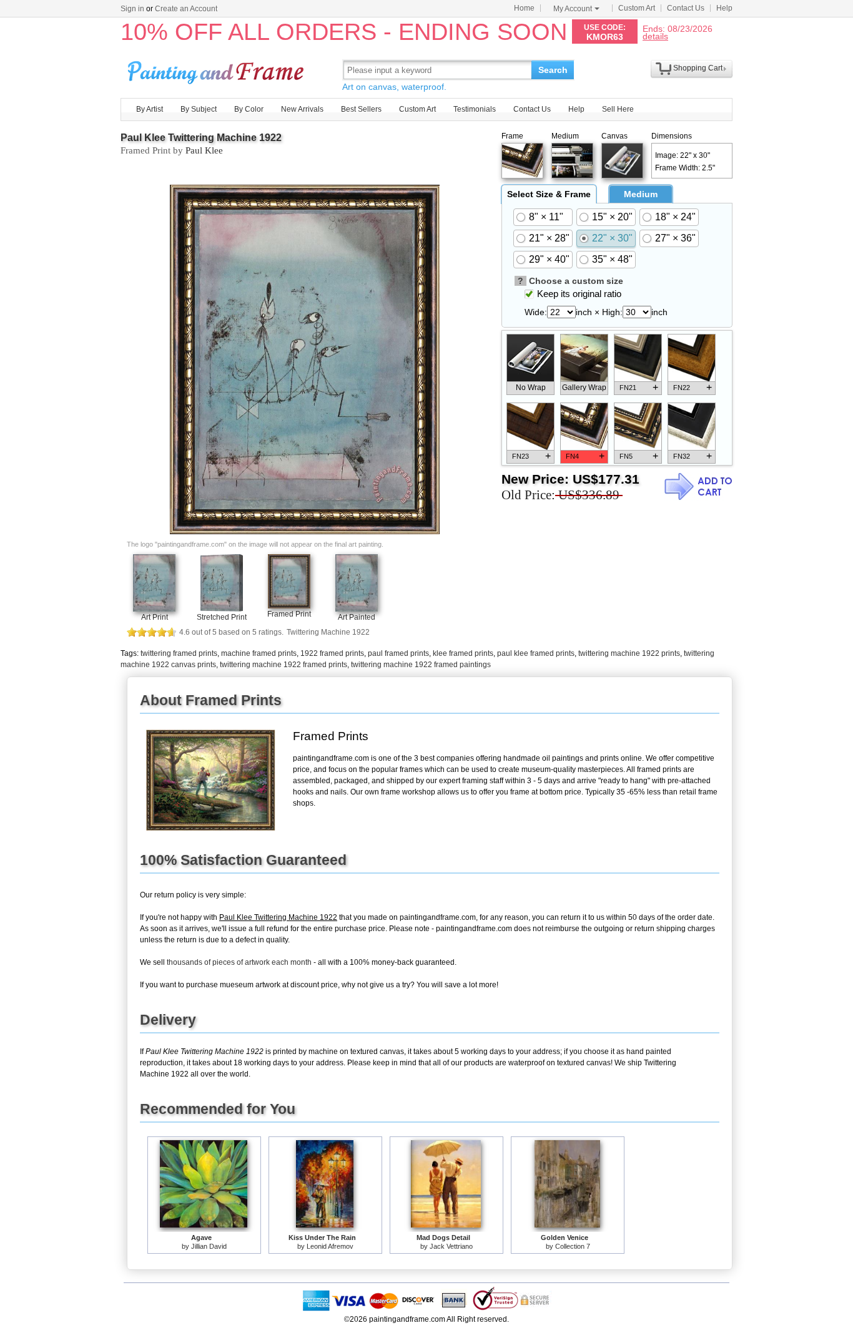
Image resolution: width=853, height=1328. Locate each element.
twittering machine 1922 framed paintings (421, 664)
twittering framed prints (179, 653)
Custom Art (636, 8)
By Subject (198, 109)
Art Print (154, 617)
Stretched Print (222, 617)
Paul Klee (204, 150)
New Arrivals (302, 109)
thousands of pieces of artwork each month (239, 962)
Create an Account (186, 8)
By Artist (149, 109)
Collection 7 (572, 1246)
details (655, 36)
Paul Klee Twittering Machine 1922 (201, 137)
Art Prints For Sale (217, 69)
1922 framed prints (332, 653)
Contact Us (685, 8)
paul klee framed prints (535, 653)
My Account (572, 8)
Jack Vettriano (451, 1246)
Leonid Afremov (330, 1246)
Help (724, 8)
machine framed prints (259, 653)
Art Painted (356, 617)
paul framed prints (398, 653)
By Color (249, 109)
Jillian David (209, 1246)
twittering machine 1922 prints (629, 653)
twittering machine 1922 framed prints (283, 664)
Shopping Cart (697, 68)
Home (524, 8)
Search (553, 70)
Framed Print (289, 614)
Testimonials (474, 109)
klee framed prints (463, 653)
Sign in (132, 8)
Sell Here (618, 109)
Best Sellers (361, 109)
